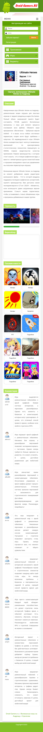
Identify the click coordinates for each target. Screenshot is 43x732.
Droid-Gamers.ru (12, 714)
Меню (7, 19)
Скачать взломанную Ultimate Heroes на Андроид (21, 92)
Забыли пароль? (12, 37)
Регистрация (11, 42)
